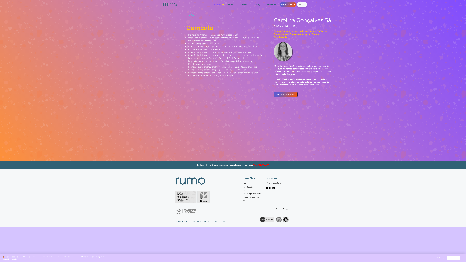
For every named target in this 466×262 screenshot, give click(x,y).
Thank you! (453, 258)
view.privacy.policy (10, 259)
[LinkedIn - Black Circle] (273, 188)
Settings (440, 258)
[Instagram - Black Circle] (270, 188)
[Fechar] (463, 258)
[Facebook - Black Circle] (267, 188)
